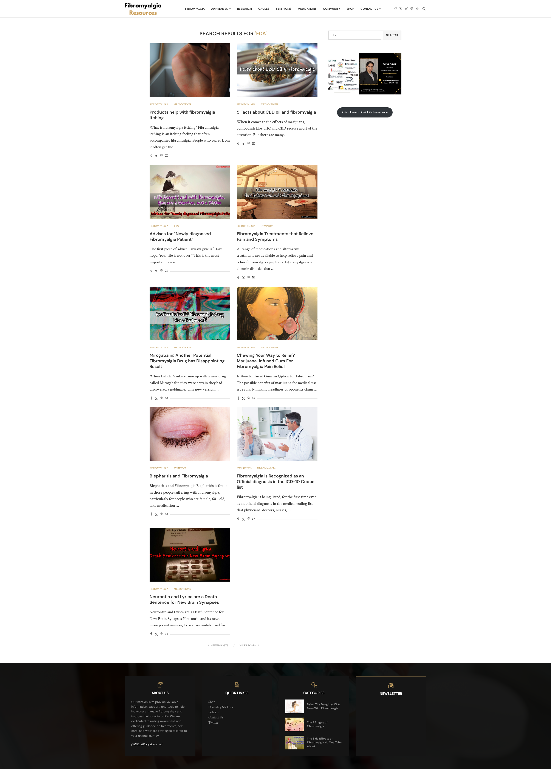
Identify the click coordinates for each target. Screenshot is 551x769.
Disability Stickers (220, 707)
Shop (350, 9)
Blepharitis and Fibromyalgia (179, 476)
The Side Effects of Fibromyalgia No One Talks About (324, 742)
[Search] (424, 8)
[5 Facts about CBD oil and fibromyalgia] (277, 70)
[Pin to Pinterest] (161, 156)
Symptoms (283, 9)
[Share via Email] (166, 156)
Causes (263, 9)
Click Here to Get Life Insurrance (365, 112)
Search (392, 35)
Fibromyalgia (195, 9)
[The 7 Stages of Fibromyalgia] (294, 724)
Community (331, 9)
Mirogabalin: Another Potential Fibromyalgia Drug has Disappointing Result (187, 360)
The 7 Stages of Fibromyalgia (317, 724)
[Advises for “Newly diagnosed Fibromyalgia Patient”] (190, 192)
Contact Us (369, 9)
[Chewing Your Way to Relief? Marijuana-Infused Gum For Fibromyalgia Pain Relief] (277, 313)
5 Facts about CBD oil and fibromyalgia (276, 112)
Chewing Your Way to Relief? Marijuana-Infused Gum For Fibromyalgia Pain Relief (266, 360)
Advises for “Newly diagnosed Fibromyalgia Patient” (180, 236)
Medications (307, 9)
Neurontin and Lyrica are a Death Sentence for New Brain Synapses (184, 599)
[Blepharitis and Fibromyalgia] (190, 434)
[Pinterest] (411, 8)
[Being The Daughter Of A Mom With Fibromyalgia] (294, 706)
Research (244, 9)
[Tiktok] (417, 8)
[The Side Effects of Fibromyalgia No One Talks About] (294, 742)
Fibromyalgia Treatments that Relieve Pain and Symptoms (275, 236)
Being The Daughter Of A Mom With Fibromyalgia (323, 706)
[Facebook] (395, 8)
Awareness (219, 9)
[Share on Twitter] (156, 156)
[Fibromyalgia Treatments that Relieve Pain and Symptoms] (277, 192)
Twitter (213, 722)
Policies (213, 712)
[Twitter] (400, 8)
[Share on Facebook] (151, 156)
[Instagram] (406, 8)
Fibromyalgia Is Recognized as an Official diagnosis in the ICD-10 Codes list (275, 481)
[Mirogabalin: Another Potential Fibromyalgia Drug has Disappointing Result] (190, 313)
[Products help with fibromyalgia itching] (190, 70)
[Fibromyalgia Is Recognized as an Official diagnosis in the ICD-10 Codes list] (277, 434)
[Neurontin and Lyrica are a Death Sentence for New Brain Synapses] (190, 555)
